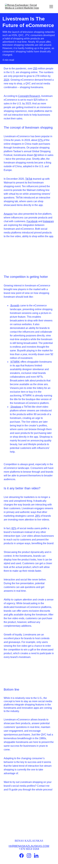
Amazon (8, 213)
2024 (6, 79)
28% (37, 515)
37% (40, 140)
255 (35, 68)
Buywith (14, 305)
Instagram (48, 221)
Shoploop (15, 406)
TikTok (28, 178)
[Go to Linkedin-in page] (36, 855)
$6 (35, 155)
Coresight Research (29, 96)
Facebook (32, 221)
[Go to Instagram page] (29, 855)
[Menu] (51, 6)
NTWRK (15, 361)
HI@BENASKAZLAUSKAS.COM (29, 846)
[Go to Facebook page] (21, 855)
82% (13, 528)
